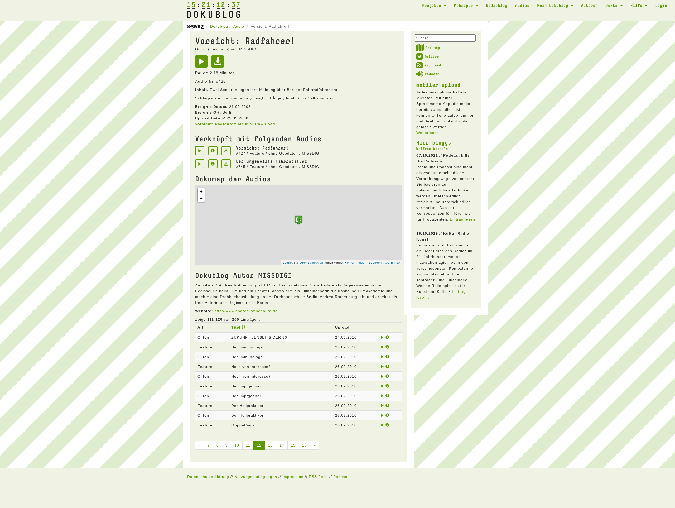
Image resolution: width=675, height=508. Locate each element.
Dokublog (219, 26)
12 (259, 445)
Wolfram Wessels (432, 149)
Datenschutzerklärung (208, 477)
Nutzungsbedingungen (255, 477)
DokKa (613, 5)
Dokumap (432, 48)
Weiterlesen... (429, 133)
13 (270, 445)
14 (281, 445)
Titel (235, 327)
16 (304, 445)
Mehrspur (464, 5)
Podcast (432, 74)
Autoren (589, 5)
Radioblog (496, 5)
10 (236, 445)
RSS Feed (432, 65)
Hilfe (637, 5)
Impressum (292, 477)
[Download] (218, 63)
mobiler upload (438, 85)
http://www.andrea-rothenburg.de (246, 311)
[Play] (202, 63)
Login (661, 5)
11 (248, 445)
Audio (238, 26)
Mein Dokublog (554, 5)
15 (293, 445)
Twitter (431, 56)
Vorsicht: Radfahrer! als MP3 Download (235, 124)
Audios (522, 5)
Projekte (432, 5)
